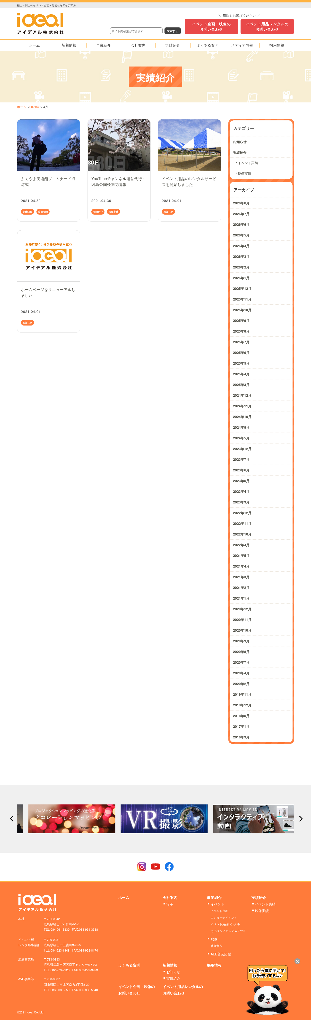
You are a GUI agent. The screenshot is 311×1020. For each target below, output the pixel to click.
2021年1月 (241, 598)
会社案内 (170, 897)
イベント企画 (219, 911)
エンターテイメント (224, 917)
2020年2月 (241, 683)
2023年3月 (241, 502)
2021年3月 (241, 576)
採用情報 (214, 965)
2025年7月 (241, 341)
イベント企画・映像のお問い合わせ (211, 26)
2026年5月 (241, 235)
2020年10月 (242, 630)
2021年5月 (241, 555)
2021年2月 (241, 587)
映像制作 (216, 946)
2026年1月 (241, 277)
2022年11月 (242, 523)
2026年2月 (241, 267)
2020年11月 (242, 619)
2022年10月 (242, 534)
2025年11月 (242, 299)
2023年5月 (241, 480)
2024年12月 (242, 395)
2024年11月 (242, 405)
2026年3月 (241, 256)
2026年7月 (241, 213)
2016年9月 (241, 737)
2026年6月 (241, 224)
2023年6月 (241, 470)
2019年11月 (242, 694)
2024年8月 (241, 427)
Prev (11, 819)
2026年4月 (241, 245)
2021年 (34, 106)
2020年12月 (242, 608)
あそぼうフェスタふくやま (228, 930)
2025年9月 (241, 320)
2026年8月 (241, 203)
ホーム (21, 106)
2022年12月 (242, 512)
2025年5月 (241, 363)
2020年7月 (241, 662)
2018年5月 (241, 715)
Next (299, 819)
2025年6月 (241, 352)
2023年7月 (241, 459)
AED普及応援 (221, 954)
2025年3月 (241, 384)
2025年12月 (242, 288)
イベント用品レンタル (225, 924)
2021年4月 (241, 566)
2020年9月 (241, 640)
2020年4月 (241, 672)
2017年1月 (241, 726)
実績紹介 (27, 211)
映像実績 (43, 211)
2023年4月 (241, 491)
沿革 (169, 904)
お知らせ (168, 211)
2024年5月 (241, 437)
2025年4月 (241, 373)
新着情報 (170, 965)
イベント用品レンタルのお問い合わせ (267, 26)
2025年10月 (242, 309)
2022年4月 (241, 544)
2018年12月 (242, 704)
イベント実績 (248, 162)
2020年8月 (241, 651)
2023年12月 (242, 448)
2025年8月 (241, 331)
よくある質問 (129, 965)
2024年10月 (242, 416)
